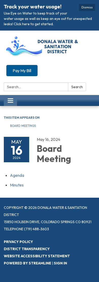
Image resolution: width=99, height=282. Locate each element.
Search (77, 87)
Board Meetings (23, 126)
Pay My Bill (22, 70)
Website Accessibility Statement (37, 256)
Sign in (60, 263)
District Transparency (27, 249)
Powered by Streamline (27, 263)
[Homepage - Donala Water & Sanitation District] (49, 47)
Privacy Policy (18, 241)
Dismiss (87, 7)
